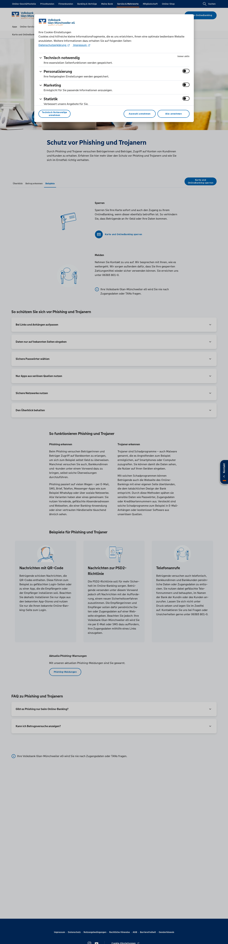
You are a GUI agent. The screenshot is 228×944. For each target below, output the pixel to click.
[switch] (186, 71)
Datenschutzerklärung (52, 45)
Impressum (79, 45)
